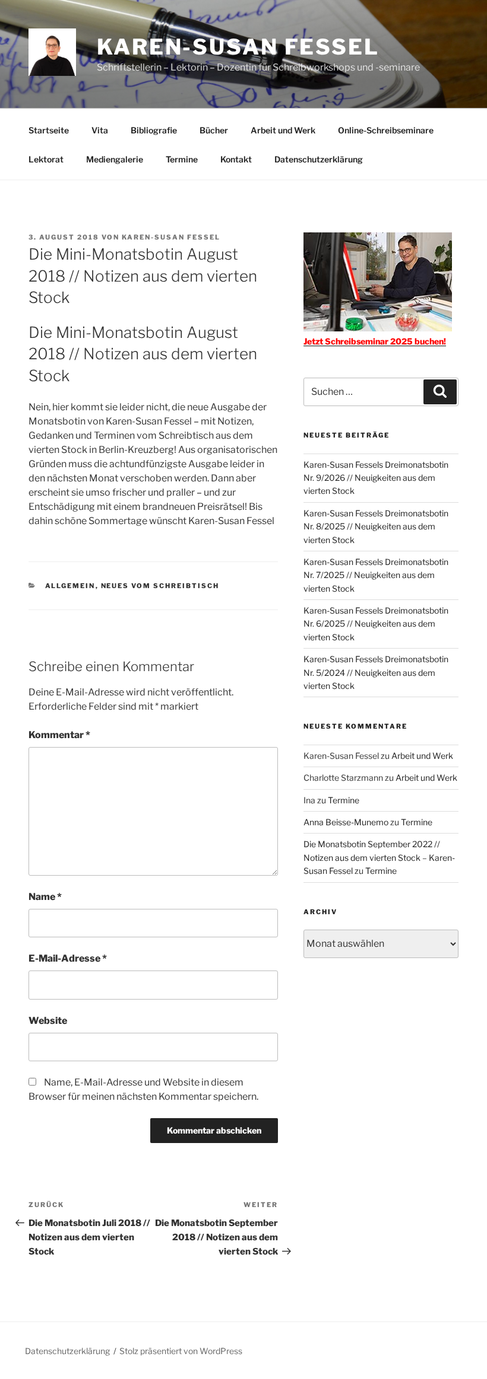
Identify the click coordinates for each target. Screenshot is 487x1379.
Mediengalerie (114, 159)
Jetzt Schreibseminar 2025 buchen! (374, 341)
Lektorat (46, 159)
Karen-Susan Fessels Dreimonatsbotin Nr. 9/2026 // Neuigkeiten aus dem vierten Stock (375, 477)
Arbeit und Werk (283, 130)
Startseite (49, 130)
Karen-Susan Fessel (238, 47)
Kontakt (236, 159)
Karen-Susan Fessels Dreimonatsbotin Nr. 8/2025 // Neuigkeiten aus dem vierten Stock (375, 526)
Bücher (214, 130)
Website (48, 1020)
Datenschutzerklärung (318, 159)
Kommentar (59, 734)
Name (45, 896)
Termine (182, 159)
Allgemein (70, 586)
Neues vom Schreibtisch (160, 586)
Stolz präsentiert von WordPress (180, 1351)
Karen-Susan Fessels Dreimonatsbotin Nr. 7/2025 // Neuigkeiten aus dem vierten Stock (375, 575)
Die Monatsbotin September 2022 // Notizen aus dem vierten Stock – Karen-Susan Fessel (379, 857)
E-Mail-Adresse (68, 958)
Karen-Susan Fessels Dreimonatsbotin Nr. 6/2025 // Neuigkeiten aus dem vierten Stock (375, 623)
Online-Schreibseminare (386, 130)
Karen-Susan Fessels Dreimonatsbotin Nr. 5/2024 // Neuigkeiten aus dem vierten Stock (375, 672)
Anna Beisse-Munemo (345, 822)
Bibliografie (154, 130)
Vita (99, 130)
